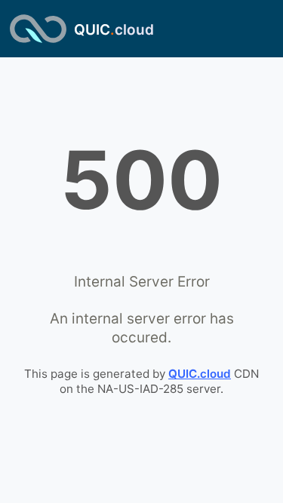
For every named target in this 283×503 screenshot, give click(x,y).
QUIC (114, 29)
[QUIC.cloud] (38, 28)
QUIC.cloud (199, 374)
